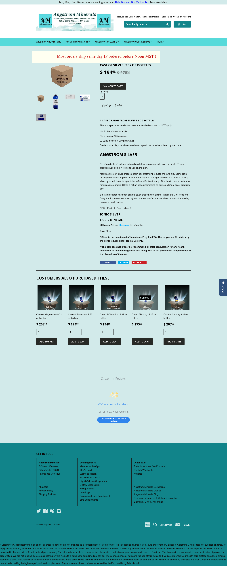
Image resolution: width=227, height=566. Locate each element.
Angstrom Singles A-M (77, 41)
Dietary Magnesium (90, 484)
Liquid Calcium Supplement (93, 481)
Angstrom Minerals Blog (146, 494)
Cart (184, 24)
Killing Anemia (87, 488)
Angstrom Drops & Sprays (137, 41)
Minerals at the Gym (90, 466)
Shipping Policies (47, 494)
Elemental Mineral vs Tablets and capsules (155, 497)
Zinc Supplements (89, 499)
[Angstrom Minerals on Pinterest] (52, 511)
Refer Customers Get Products (149, 466)
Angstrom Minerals (51, 524)
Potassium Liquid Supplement (95, 495)
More (160, 41)
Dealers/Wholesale (143, 469)
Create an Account (182, 16)
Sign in (165, 16)
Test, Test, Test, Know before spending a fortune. (104, 2)
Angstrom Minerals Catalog (147, 490)
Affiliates (138, 473)
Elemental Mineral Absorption (148, 501)
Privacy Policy (46, 490)
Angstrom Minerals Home (48, 41)
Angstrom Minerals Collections (149, 486)
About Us (43, 486)
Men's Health (86, 469)
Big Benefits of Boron (90, 477)
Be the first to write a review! (113, 420)
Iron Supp (85, 492)
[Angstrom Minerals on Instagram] (59, 511)
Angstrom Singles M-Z (106, 41)
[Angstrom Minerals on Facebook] (45, 511)
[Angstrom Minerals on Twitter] (38, 511)
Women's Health (88, 473)
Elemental (124, 225)
